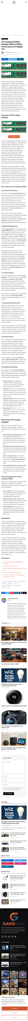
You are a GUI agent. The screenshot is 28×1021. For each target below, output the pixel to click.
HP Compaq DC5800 (6, 585)
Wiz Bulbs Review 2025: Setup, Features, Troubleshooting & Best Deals (18, 947)
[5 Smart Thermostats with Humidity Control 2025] (14, 697)
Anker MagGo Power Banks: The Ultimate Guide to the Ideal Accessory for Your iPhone (18, 877)
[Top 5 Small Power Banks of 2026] (14, 655)
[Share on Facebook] (5, 59)
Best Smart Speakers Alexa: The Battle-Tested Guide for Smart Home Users (18, 834)
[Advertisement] (14, 19)
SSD (8, 587)
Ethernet (8, 316)
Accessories (4, 38)
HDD (14, 583)
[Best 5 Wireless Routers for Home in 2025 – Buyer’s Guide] (5, 842)
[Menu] (2, 2)
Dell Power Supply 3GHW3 (10, 566)
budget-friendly (11, 581)
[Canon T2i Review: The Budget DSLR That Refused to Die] (14, 717)
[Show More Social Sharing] (25, 59)
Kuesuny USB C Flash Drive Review (12, 572)
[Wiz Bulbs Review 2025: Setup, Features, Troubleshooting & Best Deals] (14, 675)
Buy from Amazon (14, 136)
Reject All (14, 1017)
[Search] (26, 2)
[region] (14, 1008)
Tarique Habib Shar (9, 52)
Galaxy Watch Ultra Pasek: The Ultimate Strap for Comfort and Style (17, 886)
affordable (4, 581)
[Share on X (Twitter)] (12, 59)
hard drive (9, 583)
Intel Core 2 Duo (20, 408)
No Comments (17, 54)
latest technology (17, 585)
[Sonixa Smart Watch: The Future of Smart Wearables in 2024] (5, 894)
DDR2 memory (14, 410)
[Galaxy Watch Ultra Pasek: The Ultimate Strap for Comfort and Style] (5, 886)
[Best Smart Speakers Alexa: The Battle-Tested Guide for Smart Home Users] (14, 739)
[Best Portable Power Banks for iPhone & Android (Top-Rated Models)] (14, 634)
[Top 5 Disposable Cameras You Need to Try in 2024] (5, 901)
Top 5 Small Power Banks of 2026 (9, 664)
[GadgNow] (14, 2)
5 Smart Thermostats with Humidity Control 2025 (13, 706)
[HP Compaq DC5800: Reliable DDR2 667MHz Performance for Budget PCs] (14, 70)
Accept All (14, 1008)
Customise (14, 1013)
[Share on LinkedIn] (20, 59)
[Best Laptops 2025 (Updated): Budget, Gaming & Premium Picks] (5, 849)
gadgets (4, 583)
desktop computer (21, 581)
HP (17, 583)
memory (4, 587)
